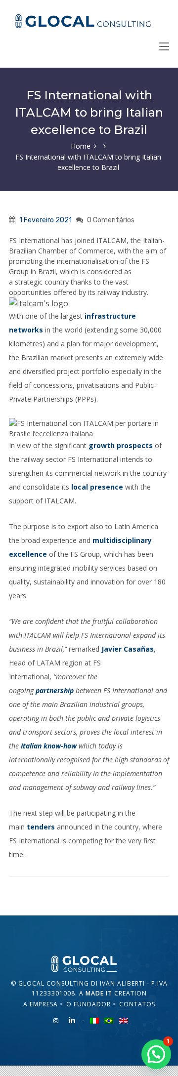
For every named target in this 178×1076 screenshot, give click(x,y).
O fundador (88, 1004)
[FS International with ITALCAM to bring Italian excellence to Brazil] (89, 963)
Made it (99, 993)
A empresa (40, 1004)
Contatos (137, 1004)
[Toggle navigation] (164, 46)
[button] (156, 1054)
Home (80, 146)
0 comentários (110, 220)
